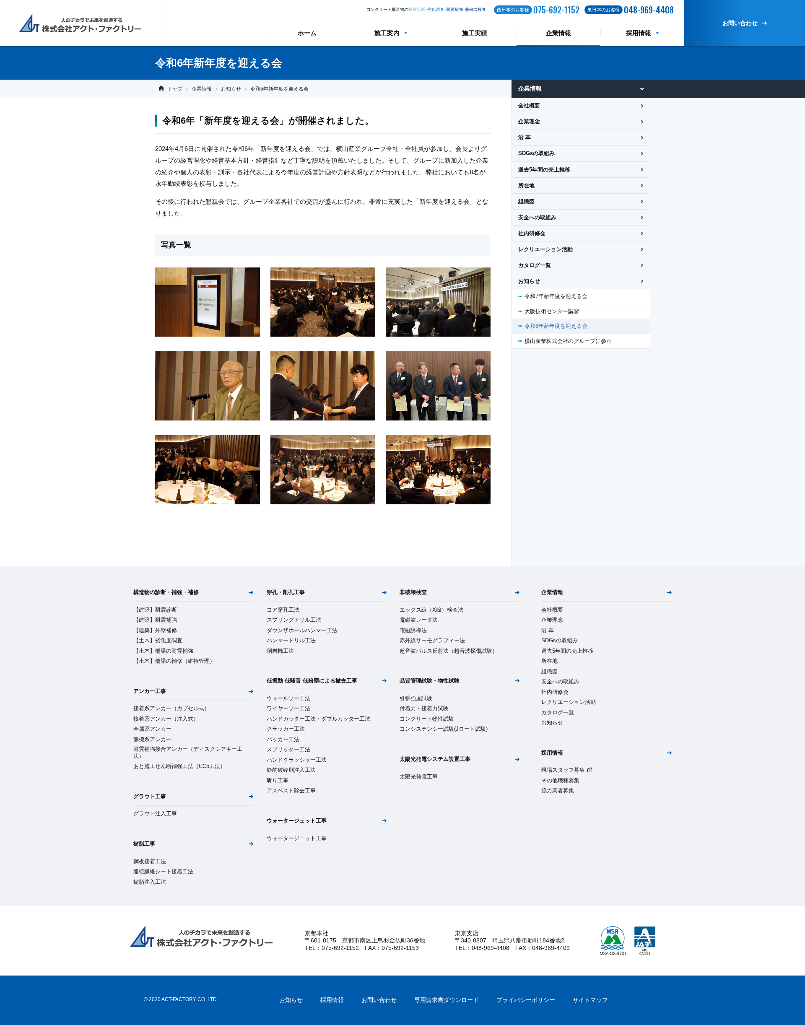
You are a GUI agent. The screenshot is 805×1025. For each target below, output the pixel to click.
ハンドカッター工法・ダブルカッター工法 (318, 719)
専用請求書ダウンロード (446, 999)
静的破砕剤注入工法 (291, 770)
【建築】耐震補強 (155, 620)
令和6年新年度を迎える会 (556, 326)
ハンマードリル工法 (291, 640)
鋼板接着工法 (149, 861)
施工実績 (474, 32)
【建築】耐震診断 (155, 610)
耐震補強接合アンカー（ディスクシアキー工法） (187, 752)
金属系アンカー (152, 729)
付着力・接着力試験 (424, 708)
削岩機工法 (280, 651)
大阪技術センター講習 (552, 311)
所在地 (526, 185)
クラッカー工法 (286, 729)
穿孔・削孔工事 (286, 592)
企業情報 (558, 32)
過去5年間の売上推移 (544, 169)
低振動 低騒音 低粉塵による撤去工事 (312, 680)
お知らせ (231, 89)
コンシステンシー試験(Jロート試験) (444, 729)
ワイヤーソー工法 (288, 708)
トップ (174, 89)
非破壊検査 (413, 592)
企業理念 (529, 121)
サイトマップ (590, 999)
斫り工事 (277, 780)
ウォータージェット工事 (297, 820)
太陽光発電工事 (419, 776)
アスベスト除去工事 (291, 790)
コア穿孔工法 (283, 610)
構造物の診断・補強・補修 (166, 592)
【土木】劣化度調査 (157, 640)
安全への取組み (537, 217)
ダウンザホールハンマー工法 (302, 630)
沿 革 (524, 137)
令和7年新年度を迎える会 (556, 296)
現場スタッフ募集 (563, 770)
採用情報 (638, 32)
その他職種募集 (560, 780)
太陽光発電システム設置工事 (435, 759)
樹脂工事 (144, 844)
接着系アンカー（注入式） (166, 719)
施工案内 (387, 32)
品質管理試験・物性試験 (430, 680)
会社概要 (529, 105)
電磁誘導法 (413, 630)
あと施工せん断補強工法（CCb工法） (179, 766)
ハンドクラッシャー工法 (297, 760)
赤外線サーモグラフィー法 (432, 640)
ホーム (307, 32)
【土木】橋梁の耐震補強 (163, 651)
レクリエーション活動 (545, 249)
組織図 (526, 201)
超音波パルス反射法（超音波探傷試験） (449, 651)
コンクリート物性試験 (427, 719)
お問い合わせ (740, 23)
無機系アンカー (152, 739)
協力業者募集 (557, 790)
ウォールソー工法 (288, 698)
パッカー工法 (283, 739)
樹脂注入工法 (149, 882)
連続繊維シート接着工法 (163, 871)
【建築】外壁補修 (155, 630)
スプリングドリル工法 (294, 620)
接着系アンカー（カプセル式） (171, 708)
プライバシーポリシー (525, 999)
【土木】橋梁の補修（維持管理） (174, 661)
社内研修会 (531, 233)
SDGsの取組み (536, 153)
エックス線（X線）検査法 (431, 610)
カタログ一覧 (534, 265)
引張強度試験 (416, 698)
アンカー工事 (149, 691)
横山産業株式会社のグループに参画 (568, 341)
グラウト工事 (149, 796)
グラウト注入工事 (155, 813)
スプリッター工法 (288, 749)
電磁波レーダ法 (419, 620)
